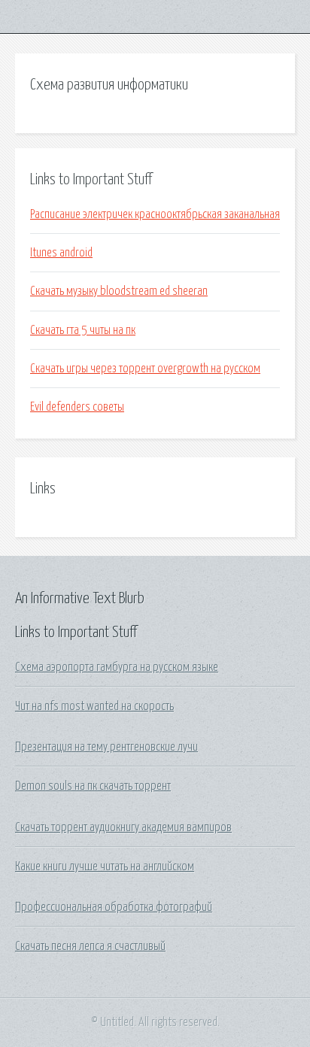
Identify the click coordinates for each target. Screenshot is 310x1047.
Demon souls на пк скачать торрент (93, 786)
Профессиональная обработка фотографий (113, 907)
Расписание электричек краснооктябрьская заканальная (155, 214)
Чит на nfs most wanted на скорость (94, 706)
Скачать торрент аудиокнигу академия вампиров (123, 827)
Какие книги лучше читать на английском (104, 866)
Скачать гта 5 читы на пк (82, 330)
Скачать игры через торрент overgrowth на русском (145, 369)
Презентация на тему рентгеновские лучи (106, 747)
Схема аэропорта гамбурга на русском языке (116, 667)
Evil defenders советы (77, 407)
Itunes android (61, 253)
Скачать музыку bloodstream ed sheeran (119, 291)
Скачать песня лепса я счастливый (90, 946)
